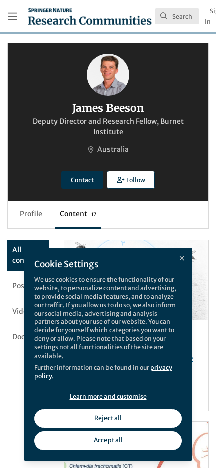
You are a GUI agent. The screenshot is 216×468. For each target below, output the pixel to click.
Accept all (108, 440)
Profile (31, 213)
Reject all (108, 418)
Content (78, 213)
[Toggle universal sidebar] (12, 16)
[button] (130, 180)
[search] (177, 16)
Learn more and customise (108, 396)
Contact (82, 180)
